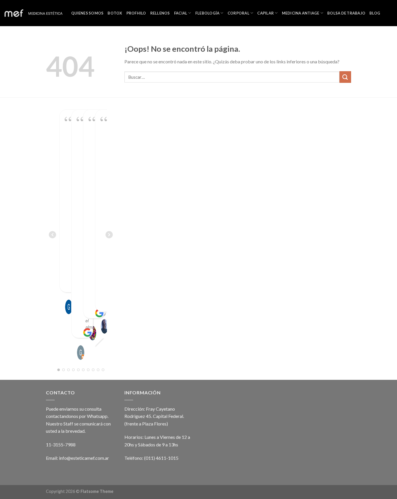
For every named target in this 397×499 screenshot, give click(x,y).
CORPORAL (238, 13)
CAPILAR (265, 13)
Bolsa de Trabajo (346, 13)
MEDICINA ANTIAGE (300, 13)
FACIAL (180, 13)
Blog (374, 13)
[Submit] (345, 77)
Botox (115, 13)
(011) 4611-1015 (161, 458)
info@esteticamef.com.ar (84, 458)
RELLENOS (160, 13)
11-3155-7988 (61, 444)
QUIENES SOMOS (87, 13)
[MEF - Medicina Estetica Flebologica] (33, 13)
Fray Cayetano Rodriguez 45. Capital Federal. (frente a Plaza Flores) (154, 416)
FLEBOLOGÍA (207, 13)
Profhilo (136, 13)
